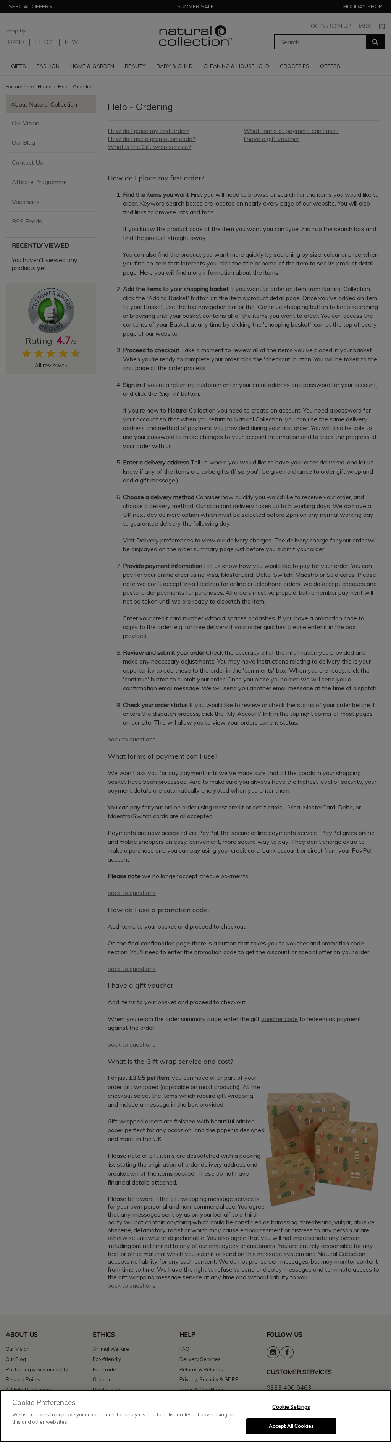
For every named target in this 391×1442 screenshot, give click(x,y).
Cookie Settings (291, 1407)
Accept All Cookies (291, 1426)
